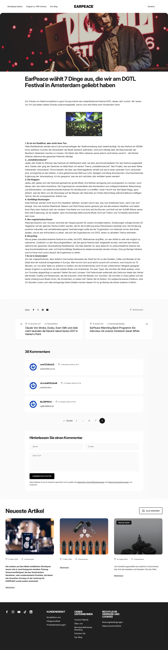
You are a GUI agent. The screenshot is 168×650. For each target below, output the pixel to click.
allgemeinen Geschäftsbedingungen (90, 482)
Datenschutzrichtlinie (111, 626)
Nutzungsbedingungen (112, 622)
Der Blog (78, 637)
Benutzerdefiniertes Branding (83, 628)
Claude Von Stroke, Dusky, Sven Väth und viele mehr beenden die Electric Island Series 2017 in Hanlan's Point (51, 331)
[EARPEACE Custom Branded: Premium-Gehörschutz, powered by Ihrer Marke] (84, 536)
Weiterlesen (10, 587)
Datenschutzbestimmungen (118, 482)
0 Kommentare (29, 559)
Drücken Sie (79, 633)
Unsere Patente (81, 620)
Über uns (78, 623)
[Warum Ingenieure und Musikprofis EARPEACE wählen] (30, 536)
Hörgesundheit (53, 621)
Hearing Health (124, 523)
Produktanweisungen (56, 625)
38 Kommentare (138, 310)
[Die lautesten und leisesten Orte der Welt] (138, 536)
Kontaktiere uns (54, 617)
